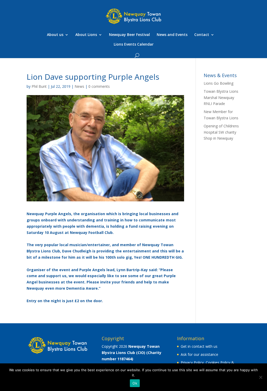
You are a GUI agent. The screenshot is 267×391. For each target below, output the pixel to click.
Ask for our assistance (199, 354)
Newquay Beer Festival (129, 35)
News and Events (172, 35)
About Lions (86, 35)
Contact (201, 35)
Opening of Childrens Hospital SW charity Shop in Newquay (221, 132)
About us (55, 35)
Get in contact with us (199, 346)
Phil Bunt (39, 86)
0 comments (99, 86)
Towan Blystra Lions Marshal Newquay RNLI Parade (221, 97)
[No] (260, 377)
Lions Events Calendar (134, 44)
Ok (134, 383)
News (79, 86)
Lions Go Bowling (218, 83)
